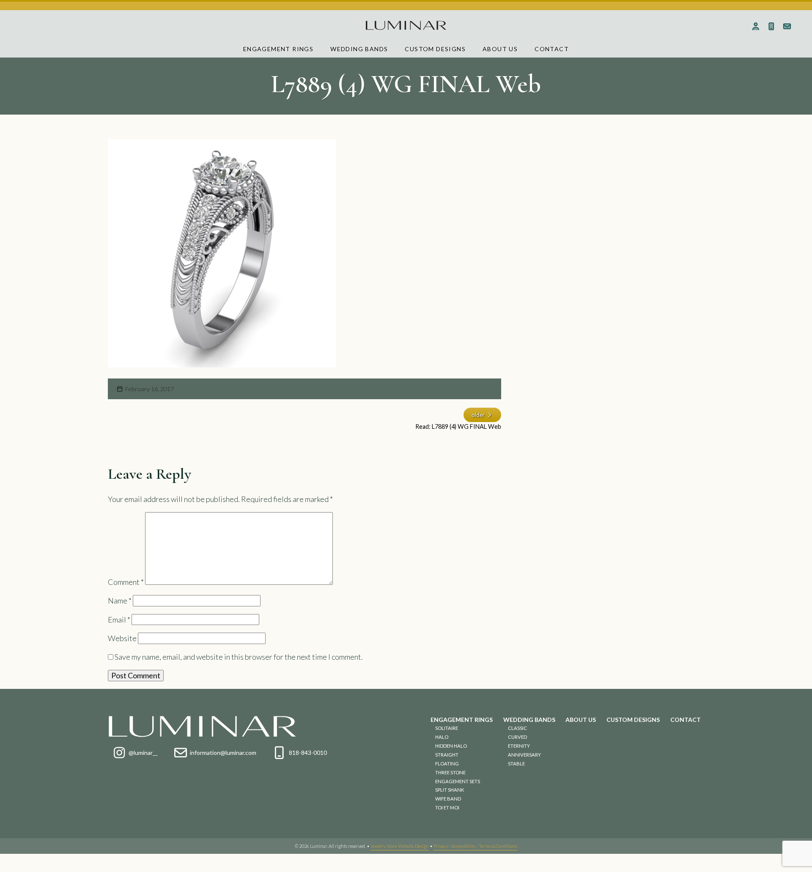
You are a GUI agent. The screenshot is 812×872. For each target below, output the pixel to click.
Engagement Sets (457, 781)
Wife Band (448, 798)
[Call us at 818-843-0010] (771, 26)
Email (119, 619)
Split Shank (449, 789)
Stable (516, 763)
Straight (446, 754)
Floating (447, 763)
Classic (517, 728)
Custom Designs (435, 48)
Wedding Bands (359, 48)
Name (120, 600)
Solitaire (446, 728)
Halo (441, 737)
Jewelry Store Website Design (399, 846)
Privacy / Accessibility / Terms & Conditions (475, 846)
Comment (126, 582)
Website (122, 638)
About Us (500, 48)
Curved (517, 737)
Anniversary (524, 754)
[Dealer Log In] (756, 26)
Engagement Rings (278, 48)
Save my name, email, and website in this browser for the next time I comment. (239, 656)
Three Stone (450, 772)
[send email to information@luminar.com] (787, 26)
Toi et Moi (447, 807)
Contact (552, 48)
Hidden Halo (451, 746)
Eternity (519, 746)
